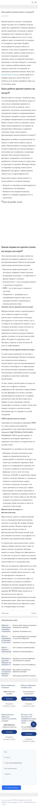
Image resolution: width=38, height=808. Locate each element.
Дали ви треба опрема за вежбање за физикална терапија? (24, 626)
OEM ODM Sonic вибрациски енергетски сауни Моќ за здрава (9, 726)
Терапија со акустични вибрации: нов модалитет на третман (24, 659)
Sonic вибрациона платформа (9, 693)
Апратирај (9, 698)
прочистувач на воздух (10, 74)
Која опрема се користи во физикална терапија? (21, 670)
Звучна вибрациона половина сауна (28, 693)
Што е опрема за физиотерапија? (24, 647)
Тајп (3, 804)
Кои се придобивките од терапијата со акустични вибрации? (24, 637)
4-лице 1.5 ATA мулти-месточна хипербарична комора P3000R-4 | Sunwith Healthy (29, 728)
